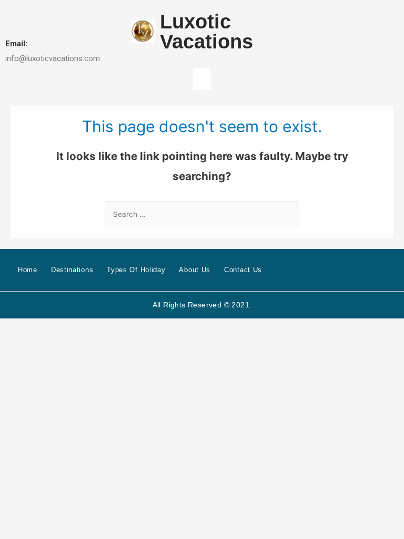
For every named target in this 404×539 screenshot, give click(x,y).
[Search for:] (202, 214)
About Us (194, 270)
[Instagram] (389, 269)
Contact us (243, 270)
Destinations (72, 270)
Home (27, 270)
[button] (202, 79)
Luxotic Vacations (206, 32)
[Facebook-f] (373, 269)
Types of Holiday (136, 270)
